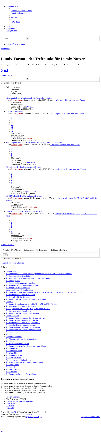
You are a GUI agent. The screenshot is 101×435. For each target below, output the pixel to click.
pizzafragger (31, 191)
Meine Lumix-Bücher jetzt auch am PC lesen (23, 167)
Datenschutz (95, 417)
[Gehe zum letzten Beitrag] (34, 107)
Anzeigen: (7, 250)
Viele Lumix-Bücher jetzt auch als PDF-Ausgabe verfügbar (29, 98)
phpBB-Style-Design (33, 417)
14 (12, 131)
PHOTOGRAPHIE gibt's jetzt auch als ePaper (24, 196)
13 (12, 129)
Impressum (85, 417)
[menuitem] (21, 11)
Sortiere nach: (29, 250)
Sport (4, 70)
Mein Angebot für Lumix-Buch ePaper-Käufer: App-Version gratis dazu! (34, 142)
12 (12, 127)
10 (12, 122)
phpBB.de (28, 414)
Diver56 (29, 107)
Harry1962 (30, 162)
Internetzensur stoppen (14, 111)
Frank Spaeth (16, 100)
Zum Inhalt (5, 49)
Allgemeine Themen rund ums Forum (70, 100)
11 (12, 125)
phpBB (14, 412)
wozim (29, 138)
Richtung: (54, 250)
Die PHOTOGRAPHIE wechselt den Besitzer (24, 211)
